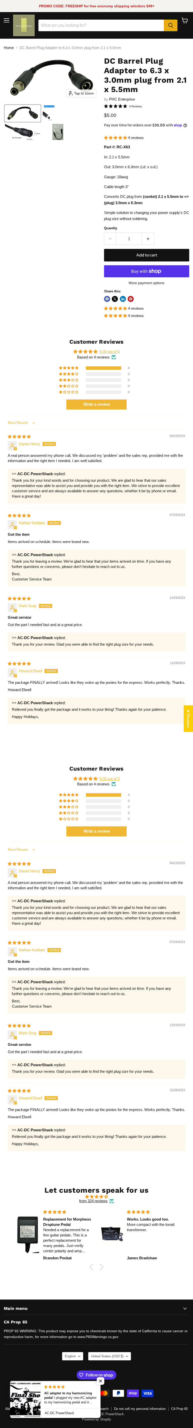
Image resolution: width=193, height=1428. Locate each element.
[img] (19, 436)
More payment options (146, 283)
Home (9, 48)
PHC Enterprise (122, 99)
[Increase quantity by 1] (148, 239)
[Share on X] (115, 299)
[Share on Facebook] (107, 299)
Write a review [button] (96, 404)
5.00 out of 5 (110, 351)
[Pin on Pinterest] (131, 299)
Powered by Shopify (96, 1419)
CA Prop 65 (179, 1409)
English (70, 1356)
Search (103, 1409)
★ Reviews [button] (188, 718)
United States (107, 1356)
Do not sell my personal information (140, 1409)
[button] (23, 113)
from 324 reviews (93, 1201)
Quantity (110, 228)
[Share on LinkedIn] (123, 299)
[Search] (170, 25)
